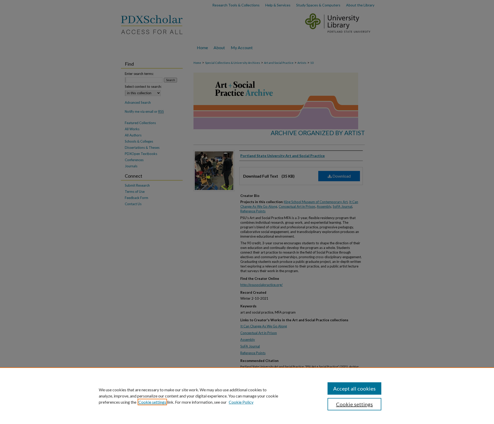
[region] (247, 395)
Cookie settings (152, 402)
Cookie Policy (241, 402)
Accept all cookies (354, 388)
